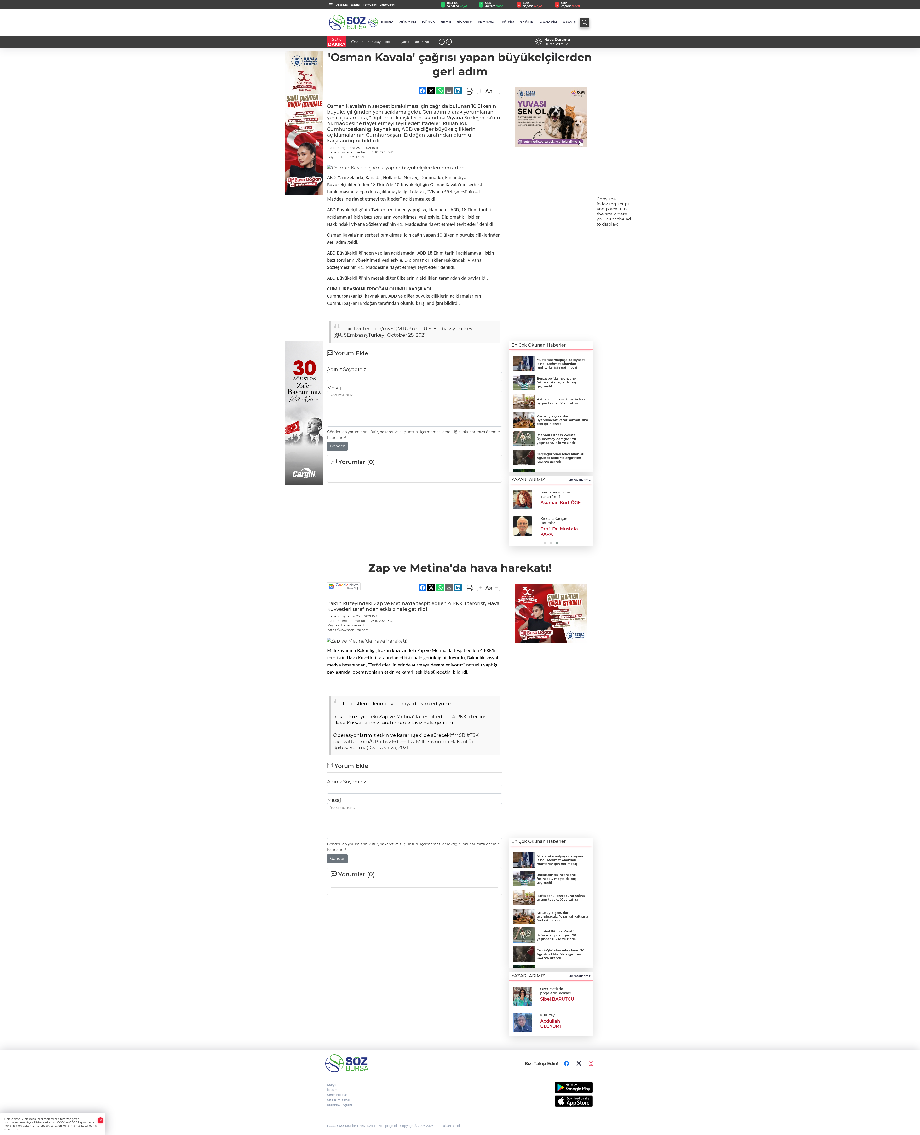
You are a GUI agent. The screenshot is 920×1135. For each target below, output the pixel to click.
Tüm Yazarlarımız (579, 479)
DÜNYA (428, 22)
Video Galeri (387, 4)
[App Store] (562, 1101)
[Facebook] (566, 1063)
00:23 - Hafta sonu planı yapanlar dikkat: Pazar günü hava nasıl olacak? (394, 43)
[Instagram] (591, 1063)
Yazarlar (355, 4)
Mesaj (334, 388)
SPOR (446, 22)
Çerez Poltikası (337, 1095)
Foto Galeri (370, 4)
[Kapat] (101, 1120)
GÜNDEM (407, 22)
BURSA (387, 22)
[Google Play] (562, 1087)
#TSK (472, 735)
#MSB (458, 735)
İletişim (332, 1090)
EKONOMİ (486, 22)
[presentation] (442, 42)
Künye (331, 1085)
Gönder (337, 446)
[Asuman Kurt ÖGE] (522, 499)
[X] (579, 1063)
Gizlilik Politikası (338, 1100)
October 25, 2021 (406, 335)
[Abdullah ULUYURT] (522, 1022)
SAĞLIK (527, 22)
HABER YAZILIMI (339, 1126)
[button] (514, 516)
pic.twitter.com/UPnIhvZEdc (367, 741)
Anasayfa (342, 4)
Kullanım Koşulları (340, 1105)
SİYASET (464, 22)
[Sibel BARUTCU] (522, 996)
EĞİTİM (507, 22)
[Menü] (331, 4)
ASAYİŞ (569, 22)
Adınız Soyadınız (346, 369)
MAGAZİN (548, 22)
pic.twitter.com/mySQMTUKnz (381, 328)
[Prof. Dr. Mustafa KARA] (522, 526)
